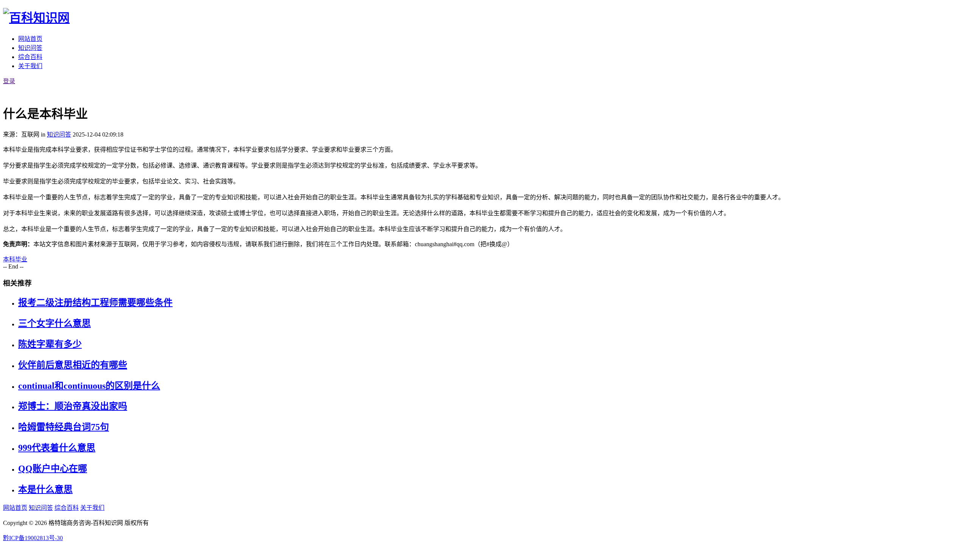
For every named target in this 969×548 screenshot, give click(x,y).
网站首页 (30, 39)
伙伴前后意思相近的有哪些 (72, 365)
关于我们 (30, 66)
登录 (9, 81)
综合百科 (30, 57)
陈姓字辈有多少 (50, 344)
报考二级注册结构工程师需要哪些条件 (95, 302)
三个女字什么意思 (54, 323)
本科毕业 (15, 259)
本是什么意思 (45, 489)
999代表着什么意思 (56, 448)
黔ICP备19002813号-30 (33, 538)
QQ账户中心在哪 (52, 468)
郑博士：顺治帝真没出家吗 (72, 406)
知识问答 (30, 48)
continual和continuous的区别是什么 (89, 386)
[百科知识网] (36, 18)
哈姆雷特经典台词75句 (63, 427)
